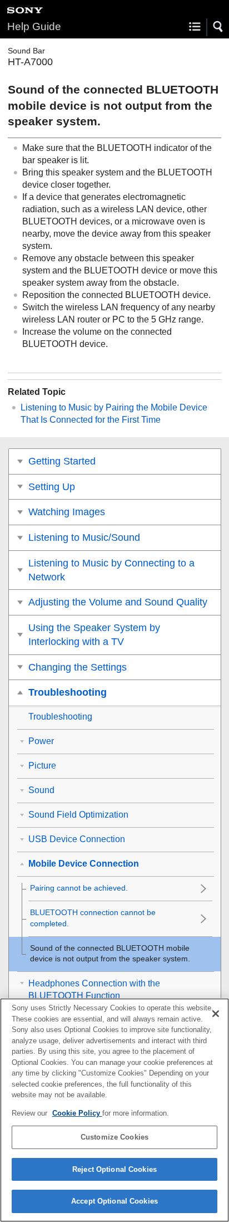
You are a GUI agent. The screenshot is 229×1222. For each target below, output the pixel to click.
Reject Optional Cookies (114, 1169)
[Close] (215, 1013)
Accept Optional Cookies (114, 1201)
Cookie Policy (77, 1113)
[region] (114, 1110)
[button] (218, 27)
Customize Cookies (114, 1137)
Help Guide (34, 26)
